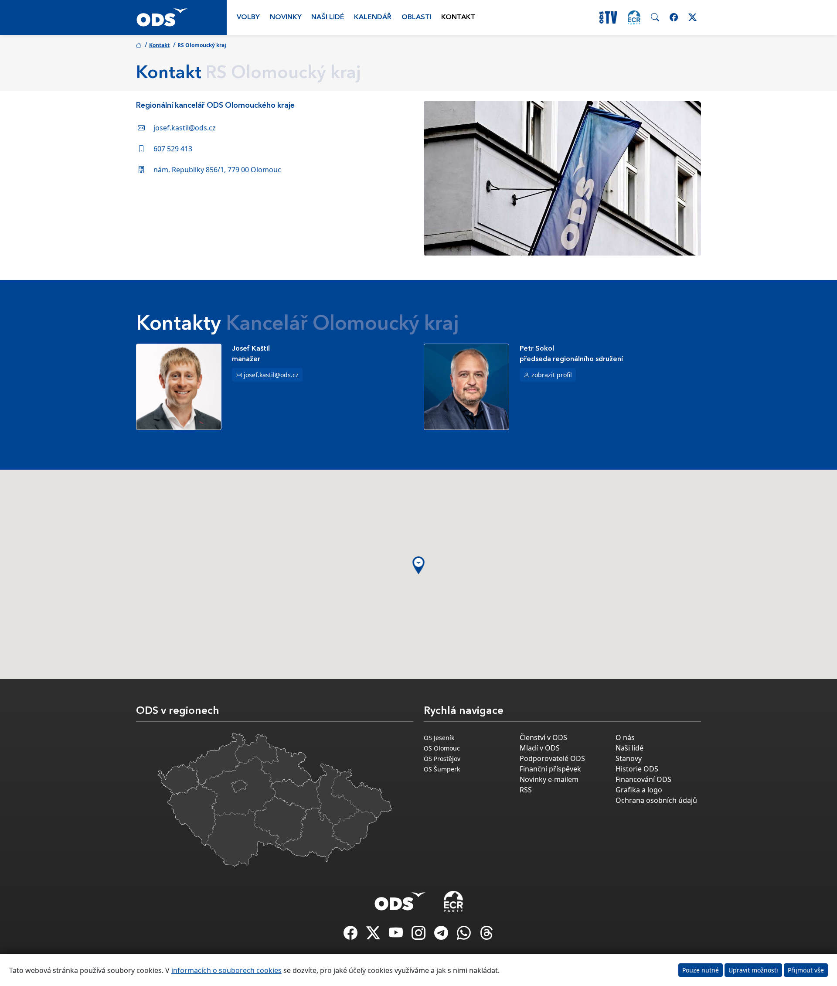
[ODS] (400, 898)
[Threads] (486, 935)
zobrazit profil (551, 375)
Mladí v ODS (540, 748)
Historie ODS (637, 769)
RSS (526, 790)
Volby (248, 17)
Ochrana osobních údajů (656, 800)
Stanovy (629, 758)
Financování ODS (643, 779)
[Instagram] (419, 935)
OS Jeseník (439, 738)
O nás (625, 737)
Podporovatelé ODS (552, 758)
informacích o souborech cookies (226, 970)
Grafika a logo (639, 790)
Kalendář (372, 17)
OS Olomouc (442, 748)
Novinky (286, 17)
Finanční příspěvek (550, 769)
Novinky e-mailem (549, 779)
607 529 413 (172, 149)
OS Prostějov (442, 758)
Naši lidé (327, 17)
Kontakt (458, 17)
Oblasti (416, 17)
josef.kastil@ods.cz (184, 128)
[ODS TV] (397, 935)
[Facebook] (351, 935)
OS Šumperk (442, 769)
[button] (418, 565)
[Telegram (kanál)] (442, 935)
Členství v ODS (543, 737)
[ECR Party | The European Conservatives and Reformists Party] (634, 17)
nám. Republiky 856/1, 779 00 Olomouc (217, 169)
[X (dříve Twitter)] (374, 935)
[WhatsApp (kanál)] (465, 935)
